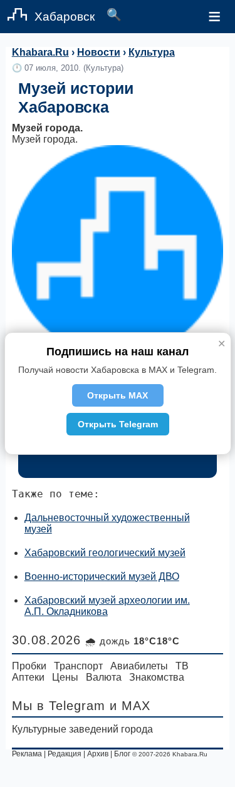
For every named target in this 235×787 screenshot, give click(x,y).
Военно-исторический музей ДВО (101, 576)
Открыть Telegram (118, 424)
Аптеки (28, 677)
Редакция (64, 753)
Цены (65, 677)
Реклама (27, 753)
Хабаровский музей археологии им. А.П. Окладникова (107, 606)
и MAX (130, 706)
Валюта (104, 677)
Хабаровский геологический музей (104, 552)
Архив (97, 753)
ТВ (182, 666)
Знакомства (156, 677)
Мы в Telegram (58, 706)
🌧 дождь (132, 641)
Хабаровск (64, 16)
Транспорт (78, 666)
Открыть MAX (117, 395)
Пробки (29, 666)
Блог (122, 753)
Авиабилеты (139, 666)
